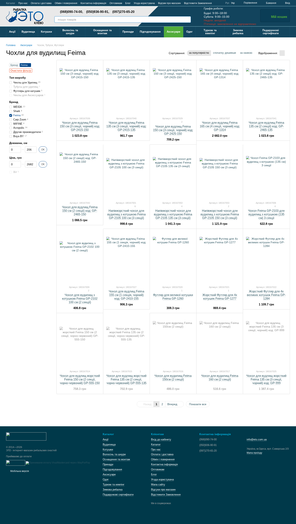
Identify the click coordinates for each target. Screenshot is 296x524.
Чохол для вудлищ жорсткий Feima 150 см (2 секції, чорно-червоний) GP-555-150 (80, 379)
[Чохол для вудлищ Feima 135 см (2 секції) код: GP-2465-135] (266, 88)
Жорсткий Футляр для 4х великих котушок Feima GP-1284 (266, 295)
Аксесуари (173, 31)
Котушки (46, 31)
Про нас (23, 3)
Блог (127, 3)
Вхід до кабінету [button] (161, 439)
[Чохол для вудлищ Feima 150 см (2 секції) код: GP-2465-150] (80, 173)
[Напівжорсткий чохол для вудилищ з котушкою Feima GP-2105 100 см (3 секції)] (126, 173)
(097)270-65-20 (123, 11)
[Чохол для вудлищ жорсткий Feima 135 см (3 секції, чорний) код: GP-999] (266, 341)
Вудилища (28, 31)
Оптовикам (116, 3)
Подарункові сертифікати (270, 32)
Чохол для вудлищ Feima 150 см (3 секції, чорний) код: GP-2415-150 (80, 126)
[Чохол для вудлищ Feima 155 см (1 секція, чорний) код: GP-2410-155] (126, 257)
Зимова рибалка (238, 32)
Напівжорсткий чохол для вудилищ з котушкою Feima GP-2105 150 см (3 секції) (220, 214)
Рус (227, 3)
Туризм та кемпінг (210, 32)
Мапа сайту (158, 484)
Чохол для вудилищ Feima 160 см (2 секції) (219, 377)
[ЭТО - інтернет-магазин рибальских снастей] (26, 436)
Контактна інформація (93, 3)
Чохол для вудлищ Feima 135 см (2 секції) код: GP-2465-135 (266, 126)
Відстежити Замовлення (198, 3)
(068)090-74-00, (71, 11)
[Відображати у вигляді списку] (287, 53)
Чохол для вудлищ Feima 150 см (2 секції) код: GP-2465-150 (79, 210)
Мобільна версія (19, 471)
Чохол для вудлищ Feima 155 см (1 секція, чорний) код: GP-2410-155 (126, 295)
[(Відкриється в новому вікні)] (15, 462)
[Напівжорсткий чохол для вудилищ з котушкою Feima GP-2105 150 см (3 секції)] (220, 173)
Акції (12, 31)
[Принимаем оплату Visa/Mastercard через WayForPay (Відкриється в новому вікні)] (58, 462)
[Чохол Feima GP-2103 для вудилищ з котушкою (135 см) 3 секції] (266, 173)
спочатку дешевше (224, 52)
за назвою (246, 52)
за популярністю (199, 52)
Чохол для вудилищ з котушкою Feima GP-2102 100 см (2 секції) (79, 298)
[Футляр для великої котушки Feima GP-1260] (173, 257)
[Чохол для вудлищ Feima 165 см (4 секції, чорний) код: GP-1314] (220, 88)
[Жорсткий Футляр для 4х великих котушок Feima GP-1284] (266, 257)
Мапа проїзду (254, 452)
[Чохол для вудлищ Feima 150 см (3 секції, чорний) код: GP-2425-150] (173, 88)
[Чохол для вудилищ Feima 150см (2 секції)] (173, 341)
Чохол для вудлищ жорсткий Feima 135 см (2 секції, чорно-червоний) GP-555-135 (126, 379)
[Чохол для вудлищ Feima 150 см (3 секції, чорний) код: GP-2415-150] (80, 88)
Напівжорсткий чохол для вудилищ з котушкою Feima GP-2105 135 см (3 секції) (173, 214)
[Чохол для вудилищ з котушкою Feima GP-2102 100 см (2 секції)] (80, 257)
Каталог (10, 3)
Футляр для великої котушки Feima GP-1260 (173, 296)
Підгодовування (150, 31)
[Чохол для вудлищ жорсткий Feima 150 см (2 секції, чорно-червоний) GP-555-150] (80, 341)
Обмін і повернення (66, 3)
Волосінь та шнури (70, 32)
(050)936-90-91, (97, 11)
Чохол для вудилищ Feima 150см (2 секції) (172, 377)
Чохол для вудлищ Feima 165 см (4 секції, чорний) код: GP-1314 (220, 126)
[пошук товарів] (187, 19)
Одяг (189, 31)
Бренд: (14, 65)
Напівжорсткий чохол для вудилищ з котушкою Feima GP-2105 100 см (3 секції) (126, 214)
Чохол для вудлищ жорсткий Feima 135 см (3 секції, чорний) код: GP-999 (266, 379)
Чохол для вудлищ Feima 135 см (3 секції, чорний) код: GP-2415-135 (126, 126)
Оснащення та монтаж (102, 32)
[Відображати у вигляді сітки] (282, 53)
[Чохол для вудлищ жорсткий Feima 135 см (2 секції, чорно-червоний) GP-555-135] (126, 341)
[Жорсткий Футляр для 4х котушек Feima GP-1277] (220, 257)
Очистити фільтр (20, 70)
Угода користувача (144, 3)
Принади (128, 31)
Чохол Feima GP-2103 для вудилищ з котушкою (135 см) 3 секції (266, 214)
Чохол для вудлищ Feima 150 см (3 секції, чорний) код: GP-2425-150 (173, 130)
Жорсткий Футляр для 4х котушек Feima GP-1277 (219, 296)
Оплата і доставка (41, 3)
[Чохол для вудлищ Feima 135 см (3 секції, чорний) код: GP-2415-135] (126, 88)
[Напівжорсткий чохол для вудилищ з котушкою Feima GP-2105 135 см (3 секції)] (173, 173)
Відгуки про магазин (169, 3)
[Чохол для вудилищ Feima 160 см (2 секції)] (220, 341)
